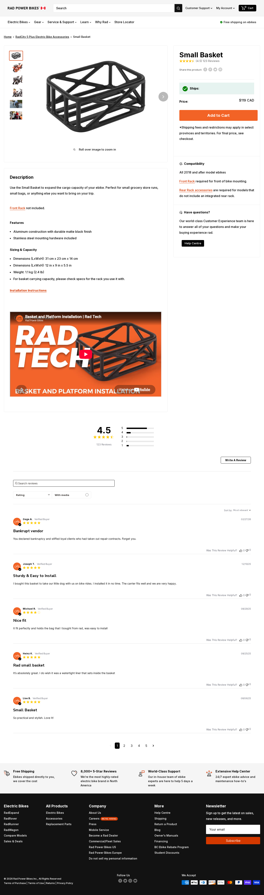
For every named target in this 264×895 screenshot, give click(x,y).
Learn (84, 22)
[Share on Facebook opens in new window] (205, 69)
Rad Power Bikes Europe (105, 852)
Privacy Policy (65, 883)
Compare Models (15, 835)
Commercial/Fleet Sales (105, 841)
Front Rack (17, 208)
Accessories (54, 818)
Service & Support (61, 22)
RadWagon (11, 830)
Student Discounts (166, 852)
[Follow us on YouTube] (135, 880)
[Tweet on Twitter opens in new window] (215, 69)
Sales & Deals (13, 841)
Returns (50, 883)
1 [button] (117, 746)
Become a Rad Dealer (103, 835)
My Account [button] (224, 8)
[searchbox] (64, 483)
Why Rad (101, 22)
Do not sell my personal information (113, 858)
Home (8, 36)
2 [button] (124, 746)
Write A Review (235, 460)
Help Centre (193, 243)
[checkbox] (71, 494)
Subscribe (233, 841)
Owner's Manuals (166, 835)
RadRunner (11, 824)
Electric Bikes (18, 22)
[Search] (178, 8)
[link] (141, 445)
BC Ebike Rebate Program (171, 847)
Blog (157, 830)
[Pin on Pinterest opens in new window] (210, 69)
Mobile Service (99, 830)
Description (21, 177)
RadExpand (11, 812)
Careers (103, 818)
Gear (37, 22)
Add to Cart (218, 115)
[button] (198, 8)
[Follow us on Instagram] (130, 880)
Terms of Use (36, 883)
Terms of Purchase (15, 883)
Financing (161, 841)
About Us (95, 812)
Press (92, 824)
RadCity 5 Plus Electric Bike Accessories (42, 36)
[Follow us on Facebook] (120, 880)
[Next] (163, 97)
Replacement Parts (59, 824)
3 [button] (132, 746)
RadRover (10, 818)
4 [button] (139, 746)
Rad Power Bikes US (102, 847)
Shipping (160, 818)
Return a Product (165, 824)
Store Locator (124, 22)
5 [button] (146, 746)
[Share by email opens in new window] (220, 69)
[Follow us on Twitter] (125, 880)
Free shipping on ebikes (240, 22)
